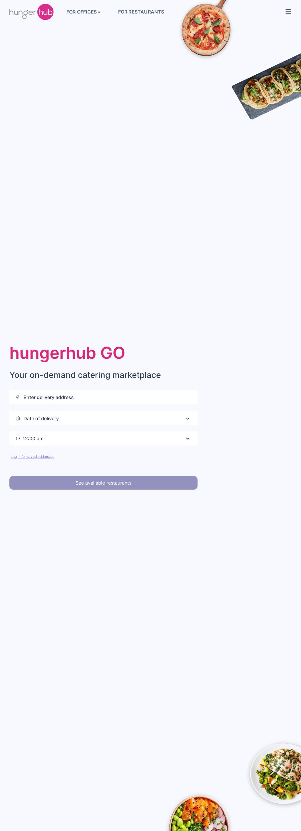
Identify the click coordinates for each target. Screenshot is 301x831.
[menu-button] (287, 11)
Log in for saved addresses (32, 456)
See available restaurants (103, 483)
